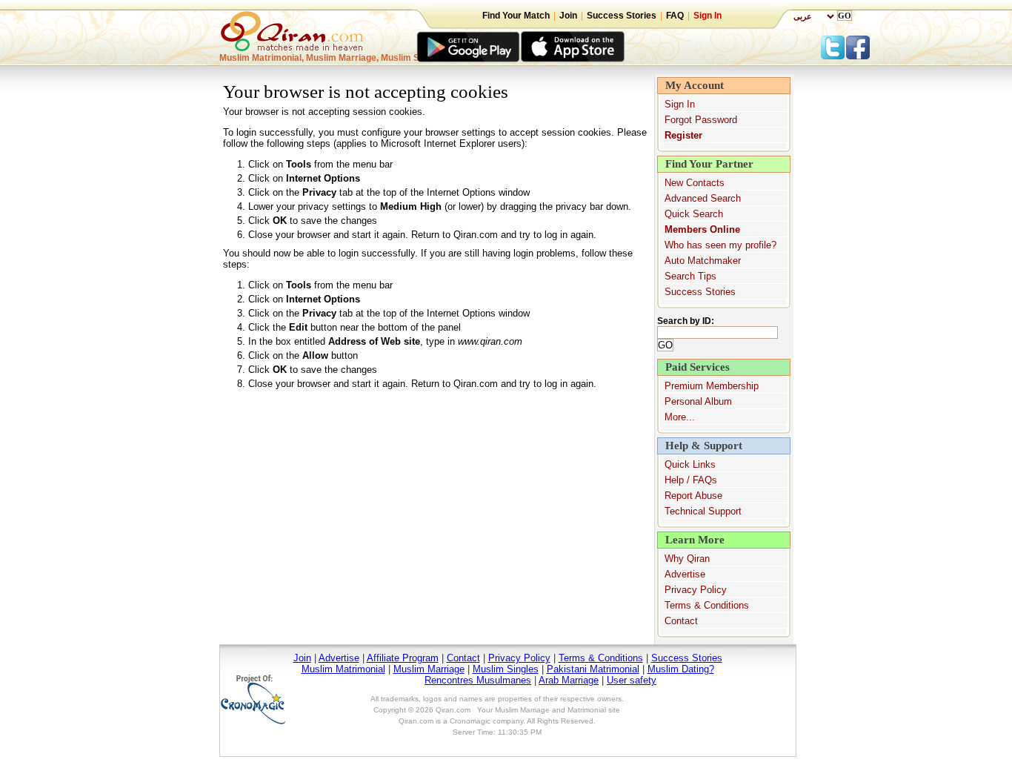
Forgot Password (701, 119)
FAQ (675, 15)
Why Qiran (687, 558)
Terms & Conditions (707, 605)
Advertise (685, 574)
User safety (631, 680)
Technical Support (703, 511)
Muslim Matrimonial (343, 669)
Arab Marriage (569, 680)
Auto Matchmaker (703, 260)
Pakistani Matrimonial (593, 669)
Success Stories (621, 15)
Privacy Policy (696, 589)
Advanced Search (703, 198)
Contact (681, 620)
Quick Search (694, 213)
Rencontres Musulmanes (478, 680)
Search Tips (690, 276)
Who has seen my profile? (720, 245)
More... (680, 417)
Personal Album (698, 401)
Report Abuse (693, 495)
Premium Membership (712, 385)
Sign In (707, 15)
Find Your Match (516, 15)
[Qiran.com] (468, 46)
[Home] (294, 37)
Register (683, 135)
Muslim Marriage (429, 669)
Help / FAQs (691, 480)
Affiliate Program (403, 657)
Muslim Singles (506, 669)
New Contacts (695, 182)
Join (568, 15)
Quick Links (690, 464)
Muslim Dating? (681, 669)
